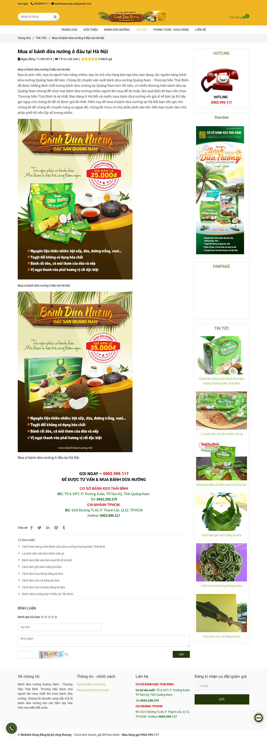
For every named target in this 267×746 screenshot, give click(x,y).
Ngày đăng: (28, 59)
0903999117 (41, 3)
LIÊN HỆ (200, 29)
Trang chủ (24, 38)
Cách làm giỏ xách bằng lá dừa (42, 567)
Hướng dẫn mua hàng (91, 684)
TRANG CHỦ (69, 29)
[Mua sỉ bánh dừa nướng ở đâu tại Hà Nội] (133, 16)
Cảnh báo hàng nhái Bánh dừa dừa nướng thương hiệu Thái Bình (63, 546)
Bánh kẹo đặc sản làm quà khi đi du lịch (47, 560)
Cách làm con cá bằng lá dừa (40, 580)
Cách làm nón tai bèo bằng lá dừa (43, 587)
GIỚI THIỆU (90, 29)
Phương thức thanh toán (93, 690)
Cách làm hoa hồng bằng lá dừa (42, 573)
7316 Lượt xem (68, 59)
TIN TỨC (141, 29)
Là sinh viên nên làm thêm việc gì (43, 553)
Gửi (181, 654)
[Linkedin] (48, 528)
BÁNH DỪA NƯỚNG (117, 29)
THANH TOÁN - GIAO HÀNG (171, 29)
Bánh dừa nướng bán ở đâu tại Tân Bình (47, 594)
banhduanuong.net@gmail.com (73, 3)
